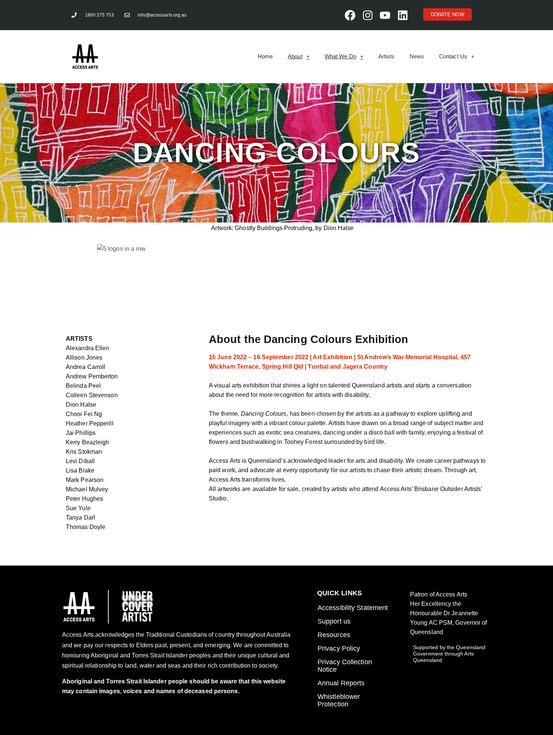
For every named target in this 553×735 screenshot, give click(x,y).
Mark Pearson (84, 480)
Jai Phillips (81, 433)
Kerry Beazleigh (87, 442)
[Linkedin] (402, 15)
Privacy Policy (339, 648)
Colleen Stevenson (92, 395)
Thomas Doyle (85, 527)
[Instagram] (367, 15)
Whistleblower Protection (339, 700)
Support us (334, 621)
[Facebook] (350, 15)
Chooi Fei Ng (84, 414)
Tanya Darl (80, 517)
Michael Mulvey (87, 489)
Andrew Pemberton (92, 376)
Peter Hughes (84, 499)
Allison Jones (84, 357)
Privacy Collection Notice (345, 665)
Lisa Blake (80, 470)
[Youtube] (384, 15)
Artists (386, 56)
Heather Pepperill (90, 423)
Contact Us (453, 56)
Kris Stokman (84, 451)
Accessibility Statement (353, 607)
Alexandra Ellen (87, 348)
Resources (334, 635)
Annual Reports (341, 683)
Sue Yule (78, 508)
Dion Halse (81, 404)
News (417, 56)
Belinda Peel (83, 386)
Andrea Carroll (85, 367)
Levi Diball (80, 461)
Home (265, 56)
